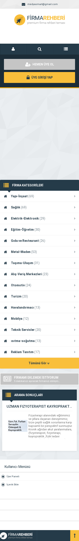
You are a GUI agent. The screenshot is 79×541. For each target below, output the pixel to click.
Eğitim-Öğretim (25, 229)
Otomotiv (21, 285)
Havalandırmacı (25, 307)
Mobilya (20, 318)
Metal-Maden (24, 252)
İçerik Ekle (13, 484)
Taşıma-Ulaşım (25, 263)
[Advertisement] (39, 129)
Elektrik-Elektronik (28, 218)
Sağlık (19, 207)
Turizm (19, 296)
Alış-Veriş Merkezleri (29, 274)
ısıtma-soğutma (26, 341)
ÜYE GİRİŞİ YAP (42, 77)
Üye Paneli (13, 476)
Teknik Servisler (26, 329)
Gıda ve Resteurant (28, 240)
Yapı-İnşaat (22, 196)
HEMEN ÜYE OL (43, 64)
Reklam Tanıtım (25, 352)
